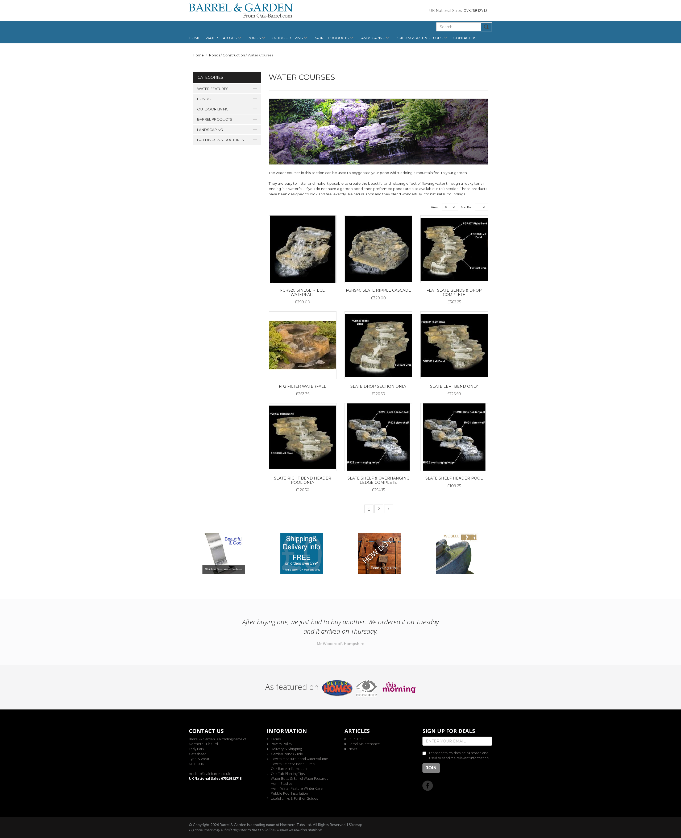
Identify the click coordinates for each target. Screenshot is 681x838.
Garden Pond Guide (287, 754)
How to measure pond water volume (299, 758)
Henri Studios (281, 783)
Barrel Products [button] (331, 38)
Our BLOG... (358, 739)
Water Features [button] (221, 38)
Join (431, 767)
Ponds (214, 55)
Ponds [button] (254, 38)
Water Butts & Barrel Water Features (299, 778)
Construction (234, 55)
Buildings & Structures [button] (419, 38)
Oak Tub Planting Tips (288, 773)
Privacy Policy (281, 743)
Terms (276, 739)
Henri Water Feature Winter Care (297, 788)
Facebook (427, 785)
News (352, 748)
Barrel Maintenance (364, 743)
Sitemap (355, 824)
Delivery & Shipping (286, 748)
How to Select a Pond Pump (293, 763)
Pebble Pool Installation (289, 793)
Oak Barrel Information (289, 768)
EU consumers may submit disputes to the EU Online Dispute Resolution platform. (256, 830)
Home (194, 38)
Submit (486, 26)
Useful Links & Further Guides (294, 798)
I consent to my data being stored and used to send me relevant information (459, 755)
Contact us (464, 38)
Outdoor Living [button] (287, 38)
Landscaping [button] (372, 38)
